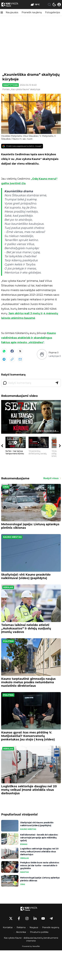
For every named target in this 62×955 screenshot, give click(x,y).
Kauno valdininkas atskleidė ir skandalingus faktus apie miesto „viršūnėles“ (28, 338)
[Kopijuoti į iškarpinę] (12, 359)
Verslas (8, 587)
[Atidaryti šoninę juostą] (1, 12)
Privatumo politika (39, 932)
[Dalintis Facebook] (12, 351)
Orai (6, 486)
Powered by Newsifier (31, 946)
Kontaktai (8, 927)
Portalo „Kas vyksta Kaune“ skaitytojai (21, 89)
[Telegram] (4, 359)
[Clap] (42, 354)
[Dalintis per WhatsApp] (4, 351)
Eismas (23, 844)
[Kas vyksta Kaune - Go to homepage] (31, 909)
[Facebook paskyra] (19, 918)
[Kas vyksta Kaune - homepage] (12, 4)
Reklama (21, 927)
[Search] (49, 4)
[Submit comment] (56, 382)
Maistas (24, 872)
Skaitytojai (10, 85)
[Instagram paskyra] (27, 918)
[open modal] (59, 4)
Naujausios (12, 12)
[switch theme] (54, 4)
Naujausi (34, 927)
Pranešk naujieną (32, 12)
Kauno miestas (12, 537)
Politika (8, 641)
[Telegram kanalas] (51, 918)
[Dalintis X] (20, 351)
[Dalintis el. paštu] (20, 359)
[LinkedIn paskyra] (35, 918)
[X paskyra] (11, 918)
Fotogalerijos (52, 12)
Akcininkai (21, 932)
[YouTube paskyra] (43, 918)
